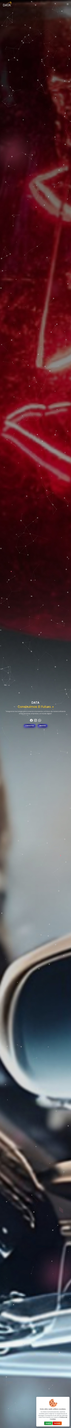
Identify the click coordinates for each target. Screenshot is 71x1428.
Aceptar (48, 1423)
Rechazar (57, 1423)
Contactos (29, 726)
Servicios (42, 726)
